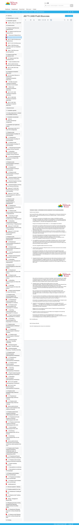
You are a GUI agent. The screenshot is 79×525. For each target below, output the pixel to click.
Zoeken (45, 3)
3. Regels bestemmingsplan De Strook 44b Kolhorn (13, 291)
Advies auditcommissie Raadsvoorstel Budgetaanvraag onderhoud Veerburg (13, 408)
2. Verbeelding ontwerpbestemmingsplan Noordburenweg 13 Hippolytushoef (13, 222)
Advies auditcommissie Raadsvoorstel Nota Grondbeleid (13, 64)
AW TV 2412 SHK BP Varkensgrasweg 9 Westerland (12, 382)
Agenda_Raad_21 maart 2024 (14, 22)
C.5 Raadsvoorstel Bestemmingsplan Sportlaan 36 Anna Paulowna (13, 144)
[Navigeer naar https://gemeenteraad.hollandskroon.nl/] (11, 4)
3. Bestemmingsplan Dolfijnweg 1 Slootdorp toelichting (13, 349)
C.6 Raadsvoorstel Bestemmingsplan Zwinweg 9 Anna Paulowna (12, 174)
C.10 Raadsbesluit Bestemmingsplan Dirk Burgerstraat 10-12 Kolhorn (12, 301)
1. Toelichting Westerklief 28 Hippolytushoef (13, 253)
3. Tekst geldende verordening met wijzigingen (13, 470)
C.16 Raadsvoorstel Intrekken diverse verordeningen (13, 481)
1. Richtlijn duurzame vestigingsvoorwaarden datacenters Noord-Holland (12, 83)
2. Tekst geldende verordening (14, 467)
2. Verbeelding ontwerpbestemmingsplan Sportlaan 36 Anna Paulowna (12, 153)
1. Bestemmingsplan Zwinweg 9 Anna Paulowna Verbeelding (13, 178)
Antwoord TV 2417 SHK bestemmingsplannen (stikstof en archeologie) (13, 195)
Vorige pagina (69, 15)
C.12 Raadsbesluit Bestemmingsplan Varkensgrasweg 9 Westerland (12, 359)
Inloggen (70, 524)
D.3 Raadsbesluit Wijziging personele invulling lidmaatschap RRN (13, 511)
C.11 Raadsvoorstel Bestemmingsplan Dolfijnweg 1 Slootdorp (13, 336)
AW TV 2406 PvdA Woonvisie (14, 37)
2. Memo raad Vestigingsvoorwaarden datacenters (11, 88)
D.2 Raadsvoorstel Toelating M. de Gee (13, 496)
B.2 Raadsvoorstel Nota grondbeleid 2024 (12, 59)
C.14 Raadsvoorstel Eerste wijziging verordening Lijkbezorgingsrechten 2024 (13, 424)
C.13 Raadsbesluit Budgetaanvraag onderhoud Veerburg (12, 397)
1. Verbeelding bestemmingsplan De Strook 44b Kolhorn (13, 282)
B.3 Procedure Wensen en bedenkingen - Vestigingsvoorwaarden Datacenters (13, 77)
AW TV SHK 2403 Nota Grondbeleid (12, 68)
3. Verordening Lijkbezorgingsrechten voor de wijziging (12, 437)
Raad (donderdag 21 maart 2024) (27, 11)
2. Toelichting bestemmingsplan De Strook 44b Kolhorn (13, 287)
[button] (71, 5)
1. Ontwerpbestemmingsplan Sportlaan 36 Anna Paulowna (13, 148)
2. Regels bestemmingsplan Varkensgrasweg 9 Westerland (13, 373)
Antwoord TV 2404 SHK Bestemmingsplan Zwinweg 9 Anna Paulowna (12, 190)
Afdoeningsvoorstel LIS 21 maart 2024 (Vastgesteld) (13, 129)
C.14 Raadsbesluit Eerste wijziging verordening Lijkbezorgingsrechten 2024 (12, 418)
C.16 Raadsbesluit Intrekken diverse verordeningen (13, 477)
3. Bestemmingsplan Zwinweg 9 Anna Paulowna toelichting (13, 185)
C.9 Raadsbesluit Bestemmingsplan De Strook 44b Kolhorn (13, 272)
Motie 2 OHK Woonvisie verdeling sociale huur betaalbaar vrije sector (13, 47)
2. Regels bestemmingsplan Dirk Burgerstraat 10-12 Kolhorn (13, 316)
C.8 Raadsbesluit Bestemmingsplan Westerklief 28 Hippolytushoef (13, 243)
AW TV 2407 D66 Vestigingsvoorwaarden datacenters (11, 104)
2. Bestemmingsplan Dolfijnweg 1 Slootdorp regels (12, 345)
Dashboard (7, 9)
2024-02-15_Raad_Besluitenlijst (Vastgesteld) (11, 121)
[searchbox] (57, 5)
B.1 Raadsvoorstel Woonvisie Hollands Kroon (13, 32)
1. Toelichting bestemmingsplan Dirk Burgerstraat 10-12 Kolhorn (12, 311)
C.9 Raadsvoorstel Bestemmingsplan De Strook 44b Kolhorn (13, 277)
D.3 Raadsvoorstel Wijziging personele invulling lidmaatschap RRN (13, 516)
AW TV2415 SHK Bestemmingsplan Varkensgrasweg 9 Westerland (12, 387)
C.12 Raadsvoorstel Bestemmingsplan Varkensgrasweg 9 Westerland (12, 364)
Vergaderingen (14, 9)
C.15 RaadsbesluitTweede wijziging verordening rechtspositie (13, 457)
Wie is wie (28, 9)
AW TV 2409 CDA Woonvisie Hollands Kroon (13, 40)
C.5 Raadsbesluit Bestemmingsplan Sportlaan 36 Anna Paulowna (13, 139)
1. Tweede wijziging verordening (11, 464)
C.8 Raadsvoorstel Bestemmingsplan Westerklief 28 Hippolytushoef (13, 248)
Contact (34, 9)
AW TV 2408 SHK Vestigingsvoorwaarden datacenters (11, 99)
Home (13, 11)
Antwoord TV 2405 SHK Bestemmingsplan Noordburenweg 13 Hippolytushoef (13, 228)
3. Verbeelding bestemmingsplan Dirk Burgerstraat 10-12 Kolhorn (12, 320)
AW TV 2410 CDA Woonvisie (14, 43)
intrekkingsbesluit (12, 484)
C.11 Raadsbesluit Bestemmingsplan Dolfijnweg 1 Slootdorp (13, 331)
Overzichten (21, 9)
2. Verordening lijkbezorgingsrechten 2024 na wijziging (12, 432)
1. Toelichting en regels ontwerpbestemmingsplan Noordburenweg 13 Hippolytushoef (13, 217)
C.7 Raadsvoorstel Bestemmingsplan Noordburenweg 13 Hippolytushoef (13, 212)
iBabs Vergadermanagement (59, 524)
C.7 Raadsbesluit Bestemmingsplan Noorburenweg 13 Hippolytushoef (13, 207)
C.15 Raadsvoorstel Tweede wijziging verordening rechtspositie (13, 460)
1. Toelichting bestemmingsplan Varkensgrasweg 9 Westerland (12, 369)
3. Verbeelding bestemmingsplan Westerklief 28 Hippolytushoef (13, 261)
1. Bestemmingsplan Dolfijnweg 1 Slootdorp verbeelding (11, 341)
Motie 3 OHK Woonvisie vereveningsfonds (12, 51)
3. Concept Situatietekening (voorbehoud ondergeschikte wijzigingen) (13, 158)
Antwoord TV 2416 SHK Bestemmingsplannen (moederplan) (12, 233)
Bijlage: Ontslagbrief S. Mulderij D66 (12, 499)
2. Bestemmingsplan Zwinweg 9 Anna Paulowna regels (13, 182)
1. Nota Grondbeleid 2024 (13, 61)
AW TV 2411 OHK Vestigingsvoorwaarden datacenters (11, 94)
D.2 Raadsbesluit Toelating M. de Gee (13, 492)
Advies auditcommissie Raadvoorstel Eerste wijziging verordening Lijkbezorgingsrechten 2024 (13, 443)
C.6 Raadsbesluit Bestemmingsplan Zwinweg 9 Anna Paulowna (12, 169)
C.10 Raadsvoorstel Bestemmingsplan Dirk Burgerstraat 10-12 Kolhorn (12, 306)
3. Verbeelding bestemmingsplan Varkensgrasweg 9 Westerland (12, 378)
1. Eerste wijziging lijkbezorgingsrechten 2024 (12, 428)
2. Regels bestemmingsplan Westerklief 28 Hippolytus (13, 256)
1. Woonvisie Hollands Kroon (14, 35)
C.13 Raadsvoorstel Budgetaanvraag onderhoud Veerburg (12, 403)
